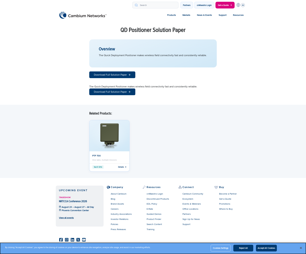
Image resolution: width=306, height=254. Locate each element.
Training (150, 229)
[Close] (300, 247)
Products (171, 15)
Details (121, 167)
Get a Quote (223, 5)
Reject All (243, 248)
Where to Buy (226, 208)
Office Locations (190, 208)
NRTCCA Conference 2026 (73, 201)
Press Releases (118, 229)
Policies (114, 224)
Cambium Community (192, 193)
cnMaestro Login (204, 5)
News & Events (204, 15)
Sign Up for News (191, 219)
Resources (238, 15)
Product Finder (154, 219)
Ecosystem (187, 198)
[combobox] (155, 5)
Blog (113, 198)
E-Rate (150, 208)
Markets (186, 15)
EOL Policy (152, 203)
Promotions (224, 203)
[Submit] (136, 5)
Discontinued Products (158, 198)
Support (222, 15)
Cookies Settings (220, 248)
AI (243, 5)
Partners (186, 5)
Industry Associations (121, 214)
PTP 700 (96, 155)
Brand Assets (117, 203)
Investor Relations (119, 219)
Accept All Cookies (266, 248)
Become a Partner (228, 193)
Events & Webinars (191, 203)
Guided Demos (154, 214)
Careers (115, 208)
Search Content (154, 224)
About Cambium (118, 193)
